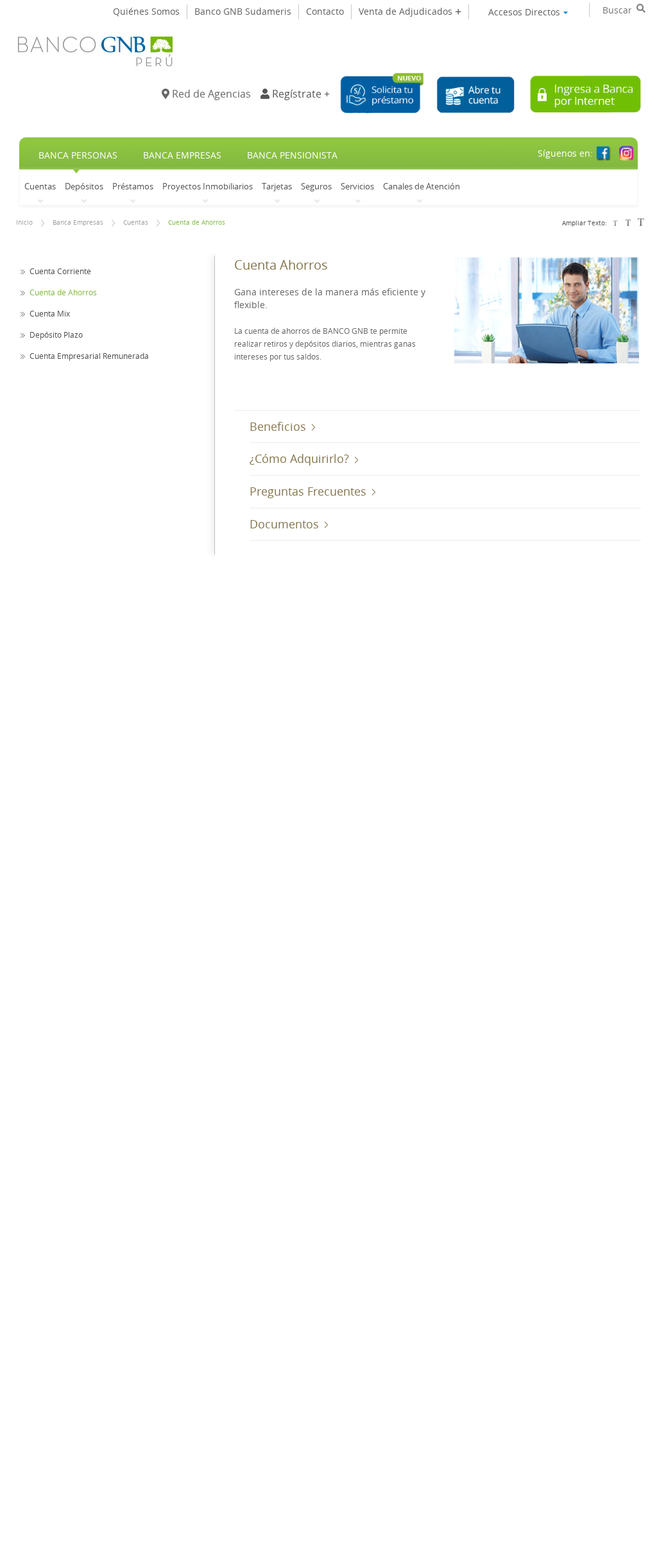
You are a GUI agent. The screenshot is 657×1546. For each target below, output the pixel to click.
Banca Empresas (182, 155)
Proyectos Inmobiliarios (207, 185)
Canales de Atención (421, 185)
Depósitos (84, 185)
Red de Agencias (210, 94)
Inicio (24, 222)
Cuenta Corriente (60, 271)
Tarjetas (277, 185)
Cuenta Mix (50, 313)
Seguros (316, 185)
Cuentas (40, 185)
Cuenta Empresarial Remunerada (89, 356)
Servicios (357, 185)
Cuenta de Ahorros (196, 222)
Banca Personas (77, 155)
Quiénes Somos (146, 11)
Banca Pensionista (292, 155)
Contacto (325, 11)
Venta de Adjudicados (407, 11)
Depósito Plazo (56, 334)
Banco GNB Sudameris (242, 11)
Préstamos (132, 185)
